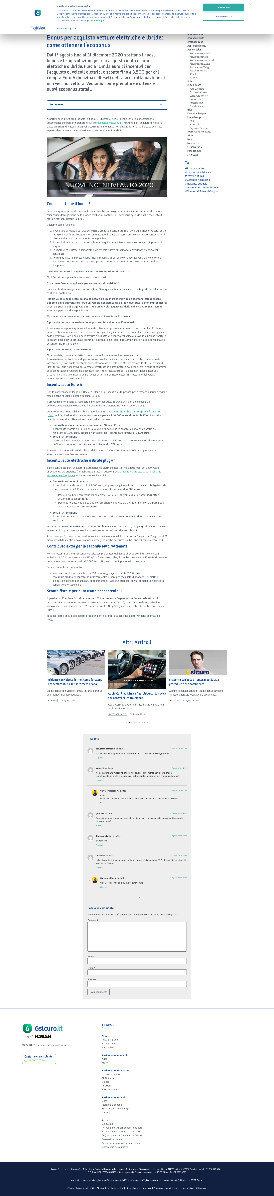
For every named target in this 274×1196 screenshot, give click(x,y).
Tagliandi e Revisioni (199, 129)
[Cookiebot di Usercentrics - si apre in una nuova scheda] (37, 28)
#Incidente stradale (196, 184)
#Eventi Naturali (194, 176)
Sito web (92, 979)
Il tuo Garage (194, 118)
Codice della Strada (198, 93)
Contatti (106, 1028)
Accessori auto (195, 35)
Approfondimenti (196, 46)
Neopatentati (196, 100)
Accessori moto (195, 38)
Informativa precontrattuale (138, 1188)
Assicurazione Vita (198, 71)
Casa (104, 1101)
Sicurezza (192, 155)
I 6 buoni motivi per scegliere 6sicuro (122, 1128)
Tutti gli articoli (110, 1040)
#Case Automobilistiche (198, 172)
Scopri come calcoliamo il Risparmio (189, 1188)
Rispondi (99, 758)
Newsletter (193, 143)
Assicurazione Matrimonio (202, 61)
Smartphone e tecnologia (116, 1108)
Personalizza (221, 16)
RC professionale (111, 1074)
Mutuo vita (108, 1078)
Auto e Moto (194, 85)
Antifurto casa (195, 42)
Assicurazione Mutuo (200, 64)
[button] (48, 684)
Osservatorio (194, 147)
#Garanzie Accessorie (197, 180)
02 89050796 (180, 1172)
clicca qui (99, 20)
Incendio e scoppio (112, 1105)
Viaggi (105, 1082)
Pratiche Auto (196, 107)
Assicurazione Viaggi (199, 68)
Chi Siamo (107, 1124)
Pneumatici (195, 125)
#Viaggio (212, 191)
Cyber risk (107, 1112)
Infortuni (106, 1085)
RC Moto (194, 78)
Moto (190, 136)
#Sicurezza (191, 191)
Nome (91, 956)
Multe (193, 122)
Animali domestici (111, 1089)
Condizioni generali (162, 1188)
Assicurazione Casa (199, 57)
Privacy (71, 1188)
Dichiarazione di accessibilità (110, 1188)
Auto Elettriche (197, 89)
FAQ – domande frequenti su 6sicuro (122, 1135)
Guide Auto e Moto (199, 96)
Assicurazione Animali (200, 54)
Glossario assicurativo (114, 1139)
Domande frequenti (197, 114)
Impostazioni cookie (85, 1188)
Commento (94, 920)
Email (91, 968)
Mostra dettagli (64, 28)
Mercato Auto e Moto (199, 132)
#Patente (214, 188)
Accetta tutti (223, 7)
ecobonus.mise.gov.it (109, 123)
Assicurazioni (194, 50)
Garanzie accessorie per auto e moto (122, 1143)
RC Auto (193, 75)
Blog (189, 110)
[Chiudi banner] (250, 4)
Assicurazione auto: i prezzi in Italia (121, 1131)
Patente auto (194, 151)
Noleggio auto (196, 103)
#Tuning (202, 191)
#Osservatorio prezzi (197, 188)
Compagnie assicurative (115, 1147)
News (190, 140)
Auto (190, 81)
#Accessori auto (194, 168)
